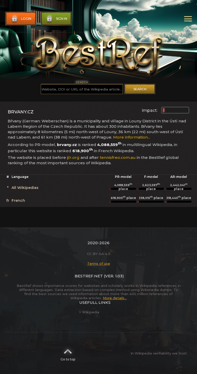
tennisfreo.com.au (118, 157)
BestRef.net (89, 275)
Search (139, 89)
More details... (115, 298)
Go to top (68, 359)
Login (26, 19)
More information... (131, 137)
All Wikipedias (25, 187)
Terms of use (98, 263)
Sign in (61, 19)
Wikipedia (90, 312)
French (18, 200)
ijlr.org (73, 157)
